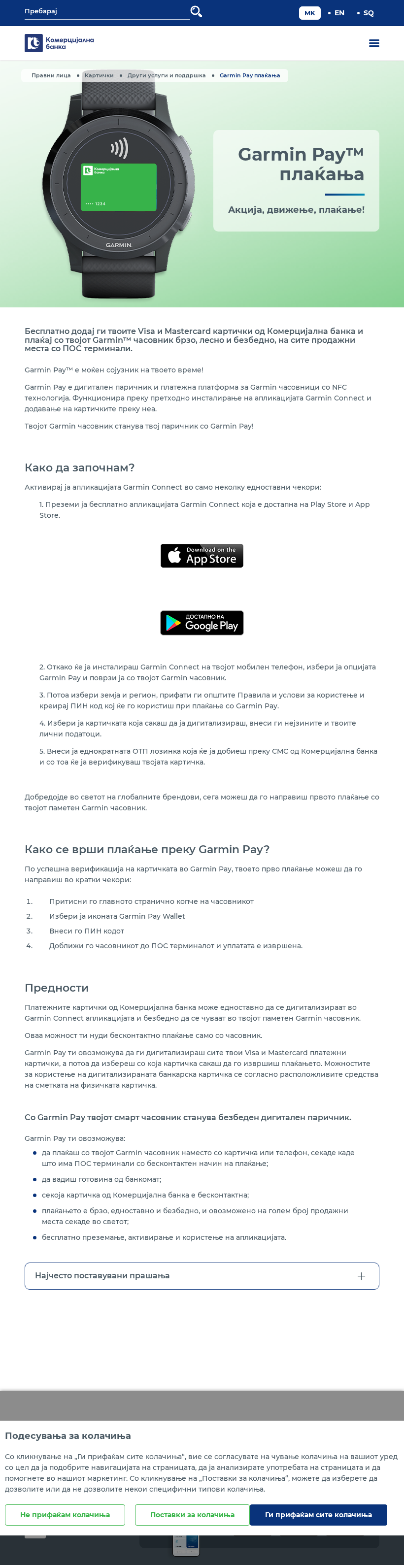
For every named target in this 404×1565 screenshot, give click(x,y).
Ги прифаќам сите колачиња (318, 1514)
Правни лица (51, 75)
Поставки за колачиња (192, 1514)
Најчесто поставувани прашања (102, 1275)
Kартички (99, 75)
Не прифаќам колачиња (65, 1514)
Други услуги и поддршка (167, 75)
